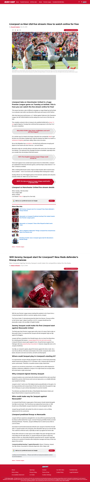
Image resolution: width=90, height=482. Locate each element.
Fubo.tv (21, 196)
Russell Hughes (15, 27)
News (17, 2)
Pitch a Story (15, 472)
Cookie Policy (59, 472)
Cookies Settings (46, 474)
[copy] (20, 30)
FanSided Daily (73, 470)
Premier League (47, 2)
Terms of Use (45, 472)
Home (13, 246)
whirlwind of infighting (18, 140)
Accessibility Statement (18, 474)
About (40, 2)
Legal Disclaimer (73, 472)
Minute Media (10, 478)
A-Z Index (32, 474)
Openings (32, 470)
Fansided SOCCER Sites (58, 2)
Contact (44, 470)
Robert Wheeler (15, 265)
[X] (81, 1)
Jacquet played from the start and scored (39, 340)
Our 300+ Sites (60, 470)
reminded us (29, 143)
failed (49, 136)
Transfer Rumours (24, 2)
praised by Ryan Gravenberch (30, 344)
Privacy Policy (33, 472)
